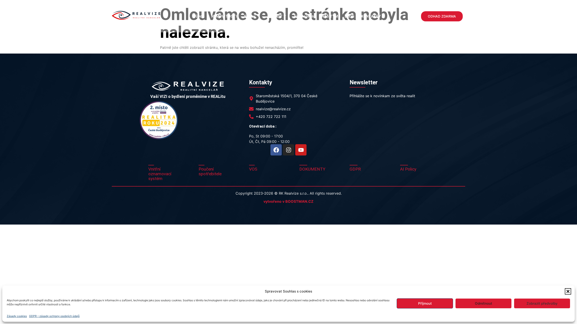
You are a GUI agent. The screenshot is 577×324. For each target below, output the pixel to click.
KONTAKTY (371, 16)
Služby (249, 16)
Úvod (200, 16)
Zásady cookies (17, 316)
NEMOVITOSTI (224, 16)
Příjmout (425, 303)
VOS (253, 169)
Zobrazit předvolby (542, 303)
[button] (568, 291)
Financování (304, 16)
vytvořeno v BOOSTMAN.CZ (288, 201)
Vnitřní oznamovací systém (159, 173)
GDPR (355, 169)
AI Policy (408, 169)
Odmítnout (483, 303)
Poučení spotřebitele (210, 171)
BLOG (349, 16)
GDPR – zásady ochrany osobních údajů (54, 316)
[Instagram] (288, 149)
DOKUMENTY (312, 169)
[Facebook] (276, 149)
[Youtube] (301, 149)
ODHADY (274, 16)
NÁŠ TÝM (329, 16)
